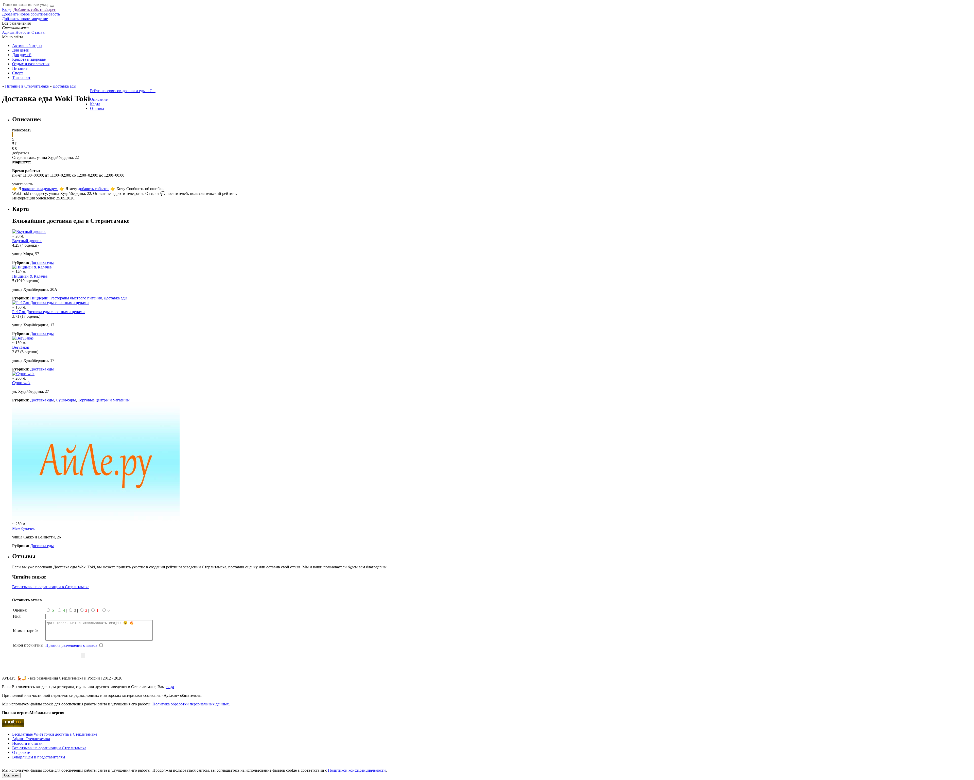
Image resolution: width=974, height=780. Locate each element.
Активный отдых (27, 45)
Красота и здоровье (29, 59)
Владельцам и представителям (38, 757)
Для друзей (21, 55)
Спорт (17, 73)
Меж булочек (23, 528)
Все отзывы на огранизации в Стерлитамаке (50, 587)
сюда (170, 687)
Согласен (11, 775)
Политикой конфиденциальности (357, 770)
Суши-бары (66, 400)
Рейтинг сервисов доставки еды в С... (122, 91)
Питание (19, 68)
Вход (6, 9)
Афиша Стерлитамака (31, 739)
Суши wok (21, 383)
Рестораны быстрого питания (76, 298)
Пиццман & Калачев (30, 276)
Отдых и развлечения (30, 64)
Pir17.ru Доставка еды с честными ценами (48, 312)
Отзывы (38, 32)
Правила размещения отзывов (71, 645)
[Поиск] (52, 6)
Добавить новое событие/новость (31, 14)
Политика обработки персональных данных (190, 704)
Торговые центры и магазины (104, 400)
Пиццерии (39, 298)
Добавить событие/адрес (34, 9)
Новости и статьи (27, 743)
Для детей (20, 50)
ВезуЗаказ (20, 347)
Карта (95, 104)
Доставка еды (42, 262)
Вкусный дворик (27, 241)
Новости (22, 32)
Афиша (8, 32)
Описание (99, 99)
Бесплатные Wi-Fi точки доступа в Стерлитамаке (54, 734)
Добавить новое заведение (25, 18)
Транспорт (21, 77)
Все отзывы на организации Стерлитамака (49, 748)
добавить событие (93, 188)
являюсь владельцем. (40, 188)
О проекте (21, 752)
